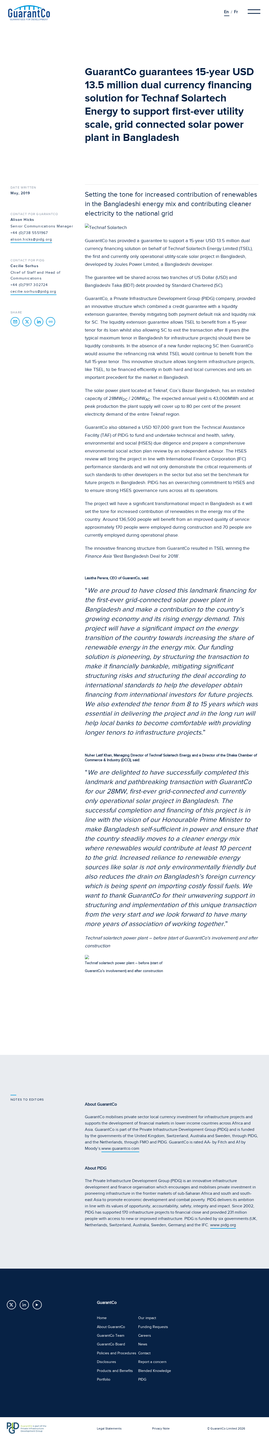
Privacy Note (161, 1428)
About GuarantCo (111, 1327)
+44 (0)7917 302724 (29, 285)
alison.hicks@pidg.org (31, 239)
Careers (144, 1336)
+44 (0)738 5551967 (29, 233)
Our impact (147, 1318)
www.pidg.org (223, 1225)
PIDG (142, 1379)
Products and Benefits (115, 1371)
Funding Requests (153, 1327)
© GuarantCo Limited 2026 (226, 1428)
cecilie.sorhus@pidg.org (33, 291)
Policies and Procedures (116, 1353)
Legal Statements (109, 1428)
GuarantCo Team (110, 1336)
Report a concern (152, 1362)
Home (102, 1318)
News (142, 1344)
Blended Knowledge (154, 1371)
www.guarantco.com (120, 1148)
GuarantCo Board (111, 1344)
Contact (144, 1353)
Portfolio (103, 1379)
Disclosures (106, 1362)
